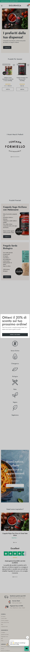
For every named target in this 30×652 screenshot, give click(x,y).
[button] (15, 334)
